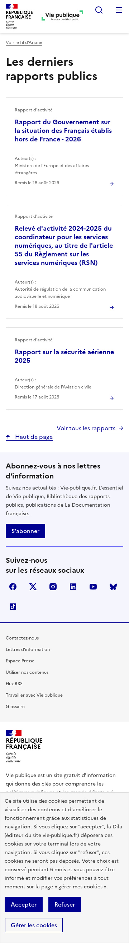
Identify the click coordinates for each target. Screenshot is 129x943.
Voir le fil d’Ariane (24, 42)
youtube (93, 587)
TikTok (13, 607)
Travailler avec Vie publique (34, 695)
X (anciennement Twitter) (33, 587)
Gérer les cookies (34, 925)
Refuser (64, 904)
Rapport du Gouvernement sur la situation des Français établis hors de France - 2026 (63, 130)
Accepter (24, 904)
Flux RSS (14, 684)
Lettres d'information (28, 649)
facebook (13, 587)
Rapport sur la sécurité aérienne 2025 (64, 356)
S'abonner (25, 531)
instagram (53, 587)
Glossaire (15, 706)
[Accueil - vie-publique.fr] (62, 16)
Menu (119, 10)
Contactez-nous (22, 638)
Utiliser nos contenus (27, 672)
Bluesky (113, 587)
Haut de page (33, 436)
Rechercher (99, 10)
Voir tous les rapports (86, 428)
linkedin (73, 587)
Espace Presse (20, 661)
